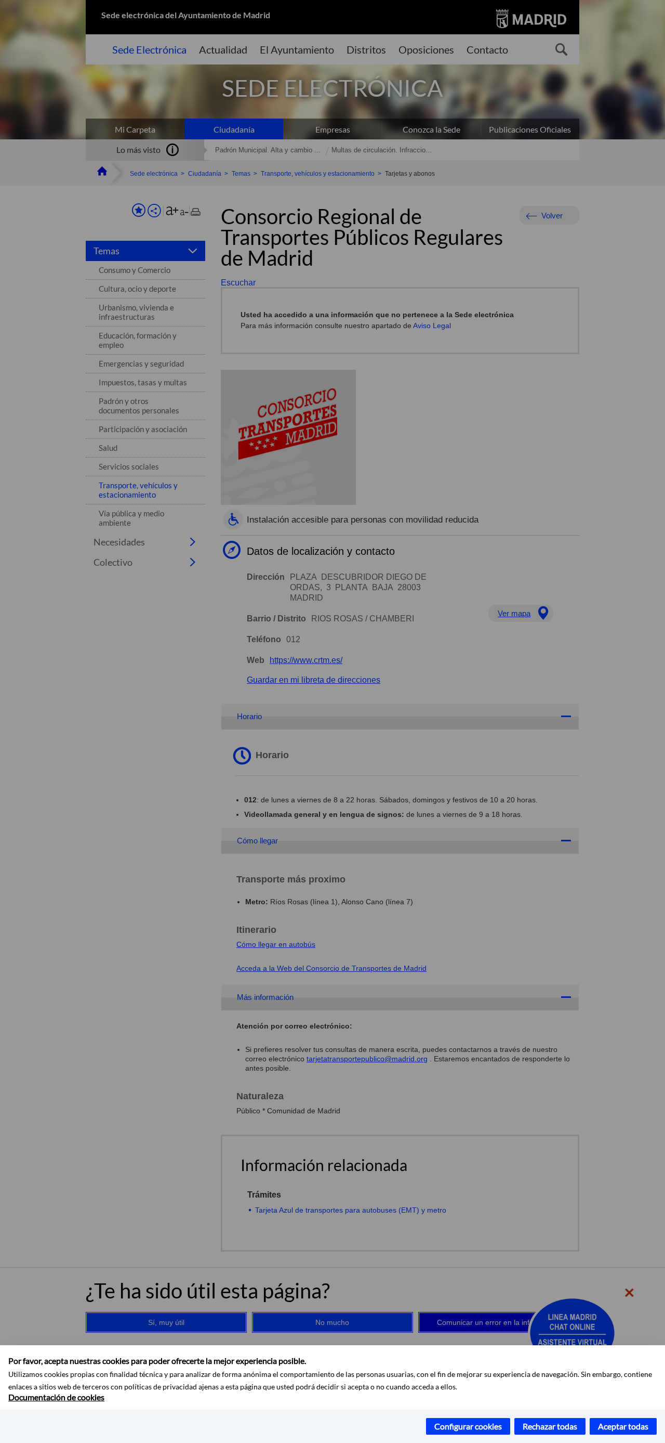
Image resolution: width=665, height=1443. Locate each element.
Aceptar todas (623, 1426)
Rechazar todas (550, 1426)
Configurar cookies (468, 1426)
